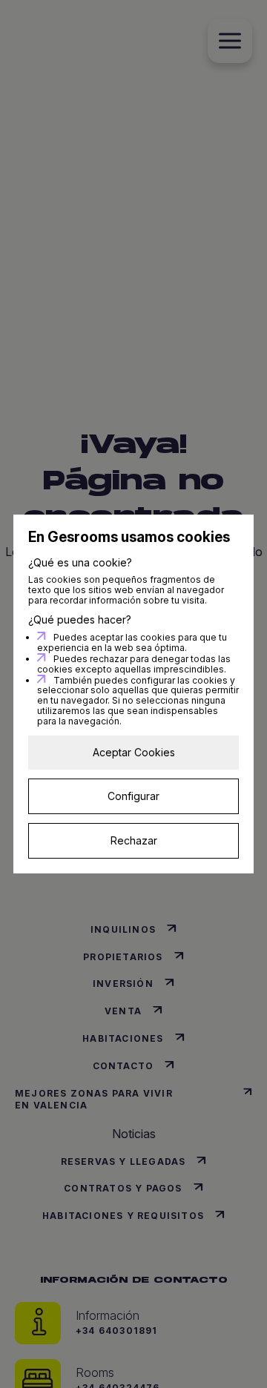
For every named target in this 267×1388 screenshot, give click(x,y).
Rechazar (134, 840)
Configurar (133, 796)
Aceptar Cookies (134, 752)
